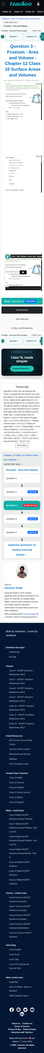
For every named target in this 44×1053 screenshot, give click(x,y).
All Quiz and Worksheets (22, 328)
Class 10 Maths (15, 778)
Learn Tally (14, 959)
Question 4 (21, 519)
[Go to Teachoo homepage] (21, 3)
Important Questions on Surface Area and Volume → (22, 550)
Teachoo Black (29, 614)
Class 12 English (16, 802)
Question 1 (11, 478)
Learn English (15, 950)
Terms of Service (22, 1026)
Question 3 (21, 505)
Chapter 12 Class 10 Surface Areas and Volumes (21, 19)
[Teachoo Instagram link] (18, 1010)
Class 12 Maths (15, 797)
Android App (14, 652)
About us (16, 1023)
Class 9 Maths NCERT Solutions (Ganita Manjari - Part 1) (22, 853)
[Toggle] (4, 4)
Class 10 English (16, 787)
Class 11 (18, 11)
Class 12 (6, 11)
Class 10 (29, 11)
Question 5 (21, 532)
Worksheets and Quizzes (20, 754)
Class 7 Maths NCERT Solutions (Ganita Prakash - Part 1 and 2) (23, 828)
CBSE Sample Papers (18, 996)
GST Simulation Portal (18, 764)
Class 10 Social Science (19, 792)
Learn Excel (14, 954)
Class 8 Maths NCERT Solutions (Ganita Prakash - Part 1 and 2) (23, 840)
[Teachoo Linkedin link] (22, 1014)
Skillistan (13, 759)
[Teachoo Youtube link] (32, 1010)
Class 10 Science (16, 783)
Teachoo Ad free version (19, 749)
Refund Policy (29, 1029)
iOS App (12, 657)
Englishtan (13, 982)
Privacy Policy (14, 1029)
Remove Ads (22, 310)
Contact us (27, 1023)
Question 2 (21, 492)
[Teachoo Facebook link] (12, 1010)
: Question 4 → (22, 301)
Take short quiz (22, 319)
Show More (22, 445)
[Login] (38, 4)
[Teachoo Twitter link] (25, 1010)
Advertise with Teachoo (22, 1032)
